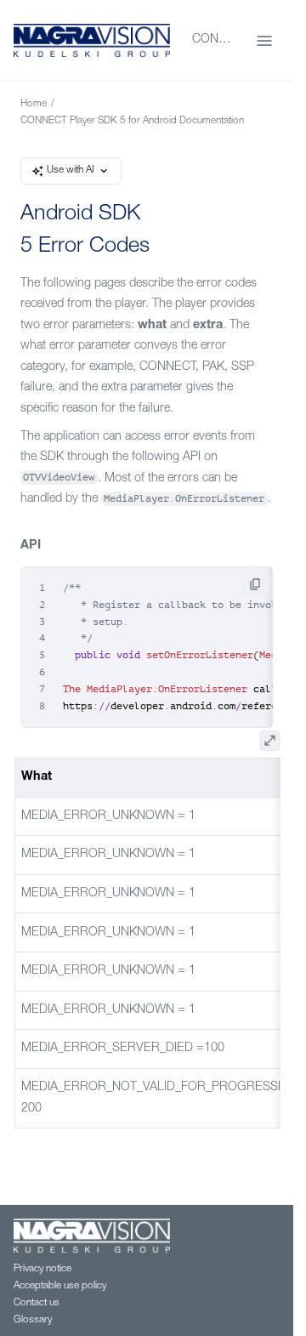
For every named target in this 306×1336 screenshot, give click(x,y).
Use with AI (70, 170)
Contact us (37, 1303)
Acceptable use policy (60, 1286)
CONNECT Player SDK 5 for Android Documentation (132, 121)
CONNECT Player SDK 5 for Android (213, 40)
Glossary (33, 1320)
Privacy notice (42, 1269)
